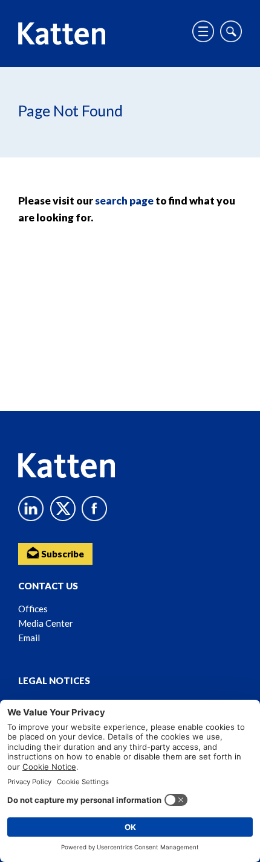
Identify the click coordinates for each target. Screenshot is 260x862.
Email (29, 637)
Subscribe (61, 553)
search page (124, 200)
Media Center (45, 623)
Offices (33, 608)
